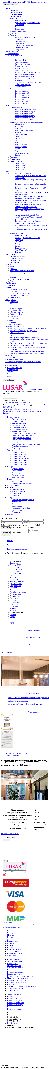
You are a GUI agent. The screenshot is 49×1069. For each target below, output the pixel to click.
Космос (17, 138)
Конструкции (20, 41)
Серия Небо (14, 262)
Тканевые (14, 563)
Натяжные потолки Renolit (25, 114)
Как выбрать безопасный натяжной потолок (27, 353)
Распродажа (19, 50)
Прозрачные (19, 573)
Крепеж (18, 242)
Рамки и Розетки (16, 258)
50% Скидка (15, 291)
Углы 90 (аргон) (21, 250)
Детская (18, 132)
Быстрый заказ (9, 380)
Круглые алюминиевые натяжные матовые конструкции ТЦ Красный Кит (31, 214)
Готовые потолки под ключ (20, 174)
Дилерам (13, 35)
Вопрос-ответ (12, 941)
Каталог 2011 (20, 165)
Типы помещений (14, 994)
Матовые (13, 304)
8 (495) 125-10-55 (23, 405)
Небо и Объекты (21, 145)
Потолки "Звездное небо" (25, 78)
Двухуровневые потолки (24, 76)
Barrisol (13, 615)
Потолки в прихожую (23, 97)
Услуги (8, 264)
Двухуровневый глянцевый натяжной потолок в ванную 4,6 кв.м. (29, 222)
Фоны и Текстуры (22, 153)
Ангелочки (19, 126)
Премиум (18, 81)
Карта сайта (10, 358)
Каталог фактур (16, 161)
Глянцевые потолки (22, 66)
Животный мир (21, 134)
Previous (6, 840)
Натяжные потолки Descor (25, 118)
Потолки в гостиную (23, 99)
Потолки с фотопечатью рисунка (27, 72)
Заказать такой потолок (10, 834)
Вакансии (14, 10)
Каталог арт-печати (14, 954)
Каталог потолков (12, 54)
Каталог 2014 (20, 163)
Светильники (20, 43)
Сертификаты (15, 16)
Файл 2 (37, 525)
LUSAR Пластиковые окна (13, 2)
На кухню (14, 598)
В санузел (14, 606)
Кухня (17, 140)
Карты (17, 136)
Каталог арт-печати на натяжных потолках (26, 122)
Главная (10, 541)
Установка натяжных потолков (22, 271)
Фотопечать (19, 39)
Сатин (12, 306)
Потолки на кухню (22, 91)
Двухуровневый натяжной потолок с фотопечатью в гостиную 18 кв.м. (29, 197)
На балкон (14, 610)
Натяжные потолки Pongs (25, 116)
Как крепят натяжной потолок (22, 345)
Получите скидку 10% (18, 289)
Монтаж (10, 935)
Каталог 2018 (20, 169)
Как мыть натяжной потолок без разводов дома (28, 343)
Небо (17, 143)
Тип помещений (16, 89)
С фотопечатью (16, 308)
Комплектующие (21, 47)
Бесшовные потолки (22, 70)
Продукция (9, 105)
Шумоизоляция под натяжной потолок (25, 273)
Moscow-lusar (26, 403)
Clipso (12, 617)
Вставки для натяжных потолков (27, 238)
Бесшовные (14, 577)
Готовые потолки (14, 949)
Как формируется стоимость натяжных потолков (29, 329)
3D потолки (19, 25)
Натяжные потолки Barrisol (25, 109)
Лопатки (18, 252)
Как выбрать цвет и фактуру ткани (23, 331)
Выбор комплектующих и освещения (24, 337)
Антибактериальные (23, 85)
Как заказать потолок (13, 324)
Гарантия (13, 33)
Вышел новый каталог (23, 27)
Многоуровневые (17, 312)
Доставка (13, 269)
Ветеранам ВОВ (16, 298)
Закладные (19, 240)
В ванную (14, 604)
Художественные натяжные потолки (29, 83)
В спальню (14, 600)
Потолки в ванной (22, 93)
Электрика (19, 244)
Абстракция (19, 124)
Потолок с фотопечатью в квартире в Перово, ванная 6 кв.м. (29, 210)
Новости (13, 19)
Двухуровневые (16, 584)
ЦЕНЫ (10, 947)
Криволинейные (16, 314)
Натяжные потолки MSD (24, 120)
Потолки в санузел (22, 95)
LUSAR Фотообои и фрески (35, 2)
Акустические (20, 87)
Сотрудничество (16, 12)
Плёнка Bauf (19, 29)
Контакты (9, 320)
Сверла (17, 246)
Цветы (17, 155)
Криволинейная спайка (24, 45)
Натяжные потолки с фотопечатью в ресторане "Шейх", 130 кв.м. (29, 206)
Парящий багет (20, 21)
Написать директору (11, 4)
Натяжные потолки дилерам (26, 37)
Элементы (14, 318)
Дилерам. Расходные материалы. (27, 23)
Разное (17, 149)
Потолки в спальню (22, 101)
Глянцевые (14, 302)
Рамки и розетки (21, 147)
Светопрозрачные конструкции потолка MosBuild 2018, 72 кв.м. (30, 201)
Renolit (12, 619)
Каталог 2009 (20, 167)
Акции (8, 287)
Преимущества (16, 14)
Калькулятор (10, 285)
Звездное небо (15, 310)
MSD (12, 623)
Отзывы (8, 355)
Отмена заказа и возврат (19, 279)
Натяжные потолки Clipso (25, 112)
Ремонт (13, 281)
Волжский (14, 322)
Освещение (14, 275)
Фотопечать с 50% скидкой (20, 293)
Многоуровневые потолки (25, 74)
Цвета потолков (16, 159)
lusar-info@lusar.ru (11, 403)
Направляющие (21, 236)
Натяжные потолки (13, 52)
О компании (10, 8)
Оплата (13, 277)
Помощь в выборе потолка (15, 327)
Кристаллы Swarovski (18, 335)
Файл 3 (31, 527)
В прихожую (15, 608)
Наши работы (10, 300)
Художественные (16, 590)
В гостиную (14, 602)
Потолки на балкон (22, 103)
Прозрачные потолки (23, 68)
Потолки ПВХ (20, 60)
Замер (12, 267)
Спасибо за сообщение (14, 360)
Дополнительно (21, 248)
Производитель (16, 107)
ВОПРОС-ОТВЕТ (17, 333)
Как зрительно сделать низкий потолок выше (27, 351)
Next (5, 861)
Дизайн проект (11, 283)
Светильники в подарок (19, 296)
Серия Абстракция (17, 256)
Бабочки (18, 128)
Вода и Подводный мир (24, 130)
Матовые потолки (22, 62)
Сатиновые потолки (22, 64)
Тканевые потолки (22, 58)
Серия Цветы (15, 260)
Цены (7, 171)
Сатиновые (19, 569)
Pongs (12, 621)
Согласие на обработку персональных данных (23, 362)
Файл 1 (3, 525)
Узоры (17, 151)
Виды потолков (16, 56)
